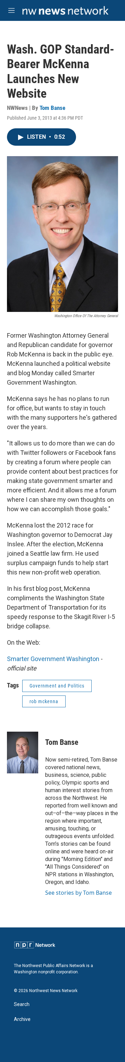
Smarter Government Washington (53, 658)
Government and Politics (57, 686)
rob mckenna (44, 701)
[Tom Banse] (22, 752)
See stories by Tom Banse (78, 892)
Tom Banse (52, 107)
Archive (22, 1019)
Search (22, 1004)
